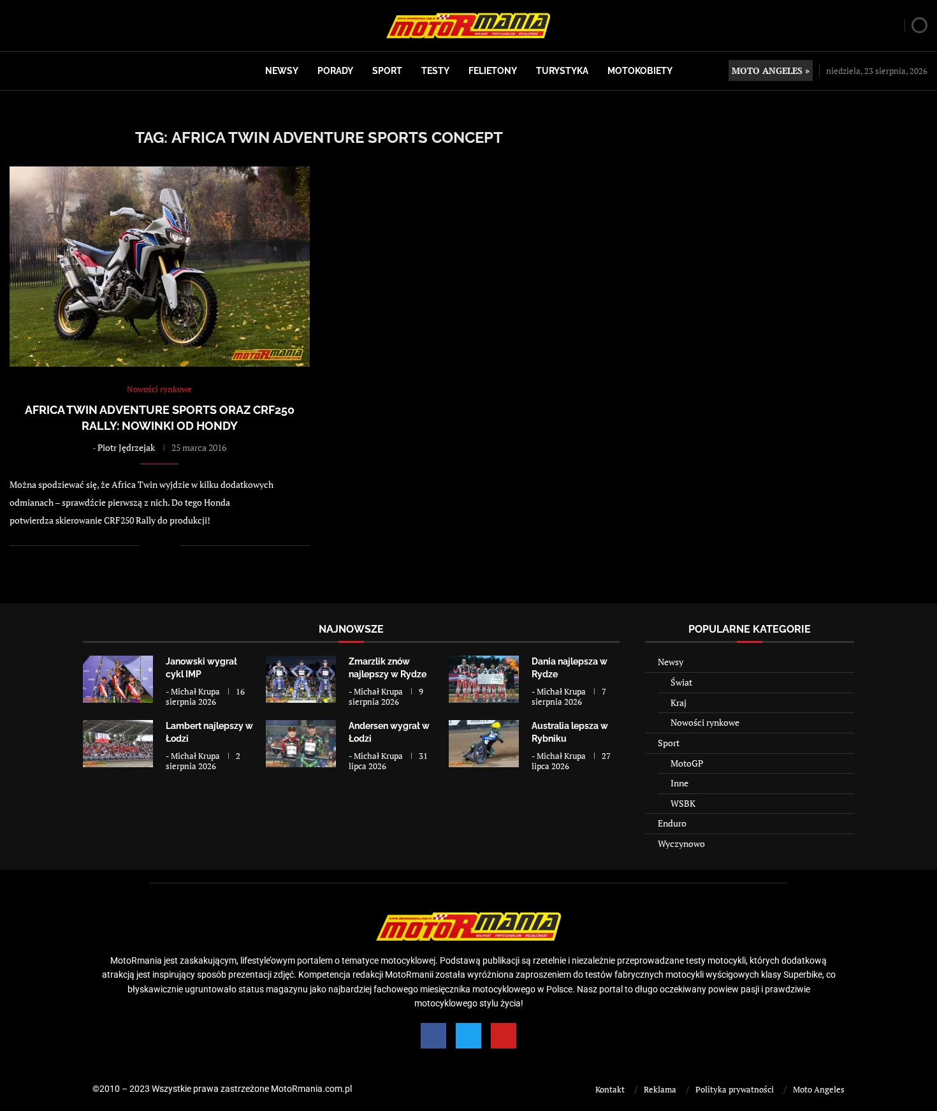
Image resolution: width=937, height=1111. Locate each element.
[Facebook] (433, 1035)
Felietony (492, 71)
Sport (387, 71)
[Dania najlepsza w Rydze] (484, 679)
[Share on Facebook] (157, 546)
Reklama (660, 1089)
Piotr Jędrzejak (126, 447)
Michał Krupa (195, 691)
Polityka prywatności (734, 1089)
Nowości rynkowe (705, 722)
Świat (681, 682)
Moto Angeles (819, 1089)
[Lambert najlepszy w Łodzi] (118, 743)
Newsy (281, 71)
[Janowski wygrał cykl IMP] (118, 679)
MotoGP (687, 763)
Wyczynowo (681, 843)
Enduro (672, 823)
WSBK (683, 803)
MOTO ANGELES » (771, 70)
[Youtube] (503, 1035)
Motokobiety (639, 71)
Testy (435, 71)
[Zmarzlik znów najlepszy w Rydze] (301, 679)
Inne (679, 783)
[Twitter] (468, 1035)
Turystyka (562, 71)
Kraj (678, 702)
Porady (335, 71)
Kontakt (610, 1089)
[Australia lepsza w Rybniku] (484, 743)
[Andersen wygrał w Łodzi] (301, 743)
